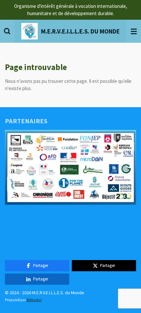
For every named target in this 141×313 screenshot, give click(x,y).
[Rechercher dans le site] (7, 31)
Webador (34, 300)
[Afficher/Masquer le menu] (134, 31)
